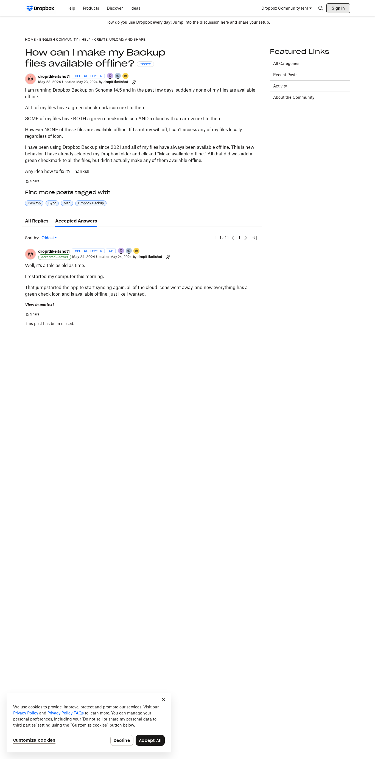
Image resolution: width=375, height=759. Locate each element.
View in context (39, 304)
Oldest (48, 238)
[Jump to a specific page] (254, 237)
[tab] (37, 221)
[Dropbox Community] (40, 8)
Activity (280, 86)
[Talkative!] (118, 76)
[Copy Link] (134, 81)
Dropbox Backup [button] (91, 203)
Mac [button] (67, 203)
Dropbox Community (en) (284, 8)
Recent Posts (285, 74)
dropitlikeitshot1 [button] (54, 76)
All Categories (286, 63)
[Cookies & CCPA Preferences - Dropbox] (89, 722)
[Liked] (125, 76)
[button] (30, 78)
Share (32, 182)
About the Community (293, 97)
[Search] (321, 8)
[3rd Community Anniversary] (110, 76)
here (225, 22)
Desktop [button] (34, 203)
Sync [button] (52, 203)
